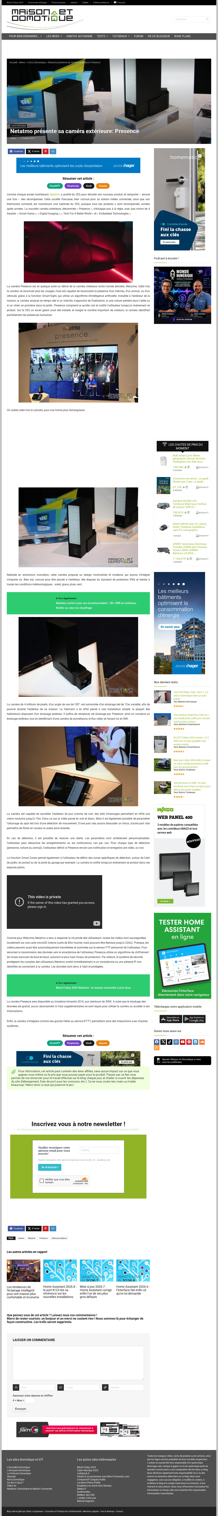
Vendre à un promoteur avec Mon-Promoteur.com (103, 1476)
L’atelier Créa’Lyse (86, 1498)
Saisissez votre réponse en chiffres (33, 1395)
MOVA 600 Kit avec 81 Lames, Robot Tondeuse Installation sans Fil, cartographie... (190, 527)
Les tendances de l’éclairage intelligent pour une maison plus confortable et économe (23, 1292)
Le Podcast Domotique (19, 1473)
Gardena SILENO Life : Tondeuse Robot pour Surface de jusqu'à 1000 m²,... (190, 504)
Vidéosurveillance (101, 2)
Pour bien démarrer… (24, 36)
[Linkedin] (195, 1042)
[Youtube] (182, 1042)
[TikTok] (169, 1042)
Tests (101, 36)
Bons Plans (182, 36)
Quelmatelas (83, 1491)
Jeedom (74, 2)
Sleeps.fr (81, 1488)
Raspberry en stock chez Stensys (94, 1485)
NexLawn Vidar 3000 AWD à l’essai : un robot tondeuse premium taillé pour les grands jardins (192, 763)
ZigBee (85, 2)
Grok (89, 185)
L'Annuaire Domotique (18, 1470)
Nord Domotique (15, 1479)
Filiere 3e (11, 1485)
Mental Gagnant (85, 1501)
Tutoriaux (119, 36)
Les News (52, 36)
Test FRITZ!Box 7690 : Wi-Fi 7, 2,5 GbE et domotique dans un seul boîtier (191, 695)
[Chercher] (207, 19)
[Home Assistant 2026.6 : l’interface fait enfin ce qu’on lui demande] (133, 1262)
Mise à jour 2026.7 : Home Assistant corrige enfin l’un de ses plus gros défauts (96, 1292)
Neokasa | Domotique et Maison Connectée (29, 1488)
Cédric (13, 138)
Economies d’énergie (37, 2)
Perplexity (73, 185)
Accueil (13, 62)
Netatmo (55, 194)
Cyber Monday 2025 (87, 1470)
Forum (138, 36)
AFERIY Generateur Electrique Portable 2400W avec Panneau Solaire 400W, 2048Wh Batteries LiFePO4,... (190, 549)
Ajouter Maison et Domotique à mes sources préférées (181, 1060)
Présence (43, 1238)
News (22, 62)
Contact (119, 1511)
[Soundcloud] (202, 1042)
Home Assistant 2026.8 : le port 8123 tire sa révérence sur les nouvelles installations (59, 1292)
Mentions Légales (91, 1511)
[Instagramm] (176, 1042)
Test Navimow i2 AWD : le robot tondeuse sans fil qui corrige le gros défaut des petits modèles (192, 786)
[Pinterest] (189, 1042)
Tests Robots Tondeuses (184, 770)
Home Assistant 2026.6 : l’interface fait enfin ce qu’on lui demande (133, 1290)
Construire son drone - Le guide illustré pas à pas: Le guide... (190, 480)
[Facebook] (156, 1042)
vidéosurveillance (59, 1238)
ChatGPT (55, 185)
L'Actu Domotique (36, 62)
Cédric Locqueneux (34, 1511)
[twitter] (163, 1042)
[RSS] (156, 1047)
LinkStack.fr (83, 1473)
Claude (103, 185)
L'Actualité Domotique (18, 1467)
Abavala (11, 1476)
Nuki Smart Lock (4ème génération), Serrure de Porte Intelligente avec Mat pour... (189, 458)
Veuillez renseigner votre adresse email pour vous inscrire (54, 1150)
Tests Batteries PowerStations (187, 724)
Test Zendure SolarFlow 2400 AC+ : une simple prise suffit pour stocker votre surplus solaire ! (192, 718)
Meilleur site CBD (86, 1494)
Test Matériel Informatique (185, 702)
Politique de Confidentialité (68, 1511)
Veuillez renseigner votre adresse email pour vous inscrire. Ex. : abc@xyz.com (74, 1160)
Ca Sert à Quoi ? (15, 1482)
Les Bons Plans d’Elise (88, 1482)
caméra (21, 1238)
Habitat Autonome (79, 36)
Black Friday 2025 (15, 2)
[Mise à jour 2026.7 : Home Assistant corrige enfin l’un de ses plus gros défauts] (96, 1262)
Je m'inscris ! (49, 1167)
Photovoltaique (58, 2)
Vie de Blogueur (159, 36)
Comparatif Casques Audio (91, 1479)
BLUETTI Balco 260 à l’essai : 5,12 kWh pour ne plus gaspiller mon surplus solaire (191, 741)
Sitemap (110, 1511)
